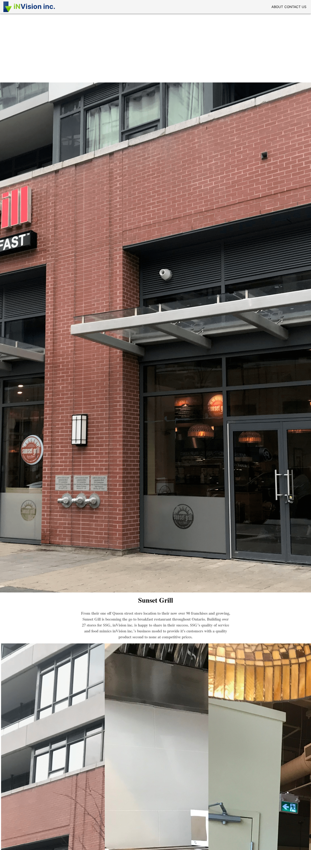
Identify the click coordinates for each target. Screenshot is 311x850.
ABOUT (277, 7)
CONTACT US (295, 7)
